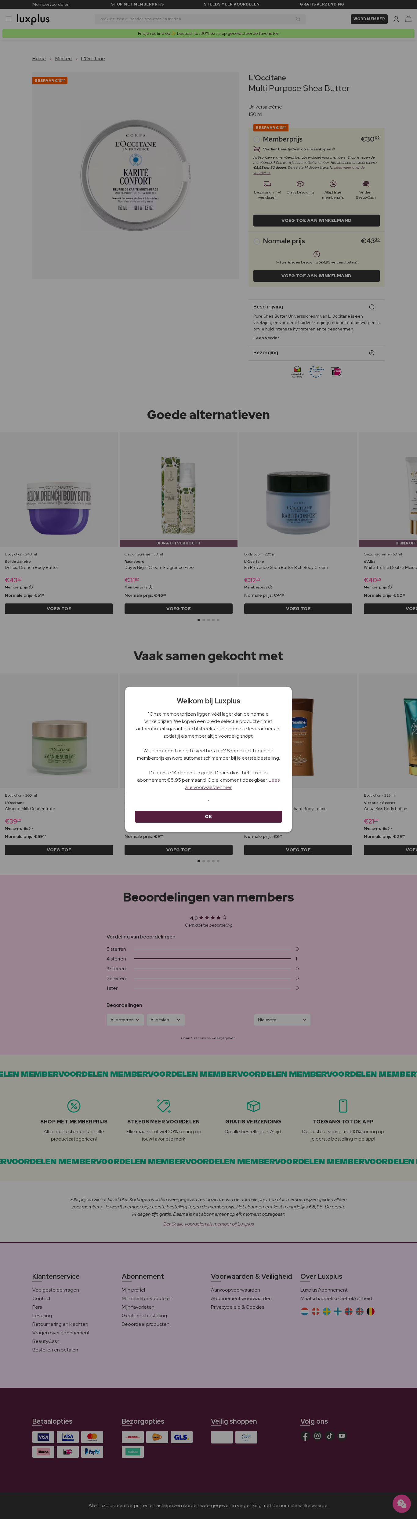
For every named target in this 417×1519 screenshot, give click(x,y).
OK (208, 816)
